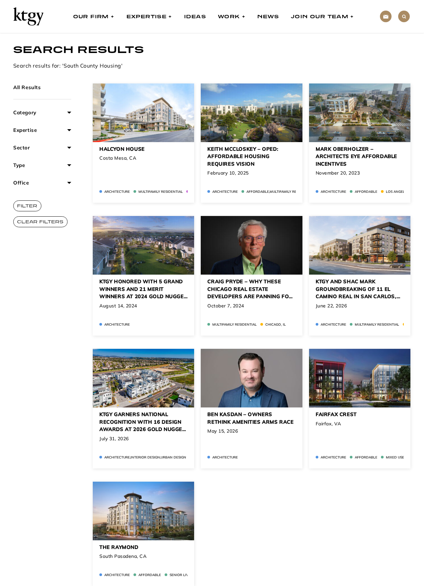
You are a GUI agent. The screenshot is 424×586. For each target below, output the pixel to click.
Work (229, 16)
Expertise (147, 16)
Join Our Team (319, 16)
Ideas (195, 16)
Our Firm (91, 16)
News (268, 16)
